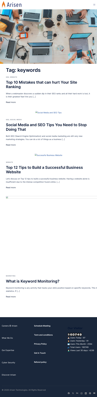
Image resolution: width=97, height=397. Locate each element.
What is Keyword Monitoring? (32, 281)
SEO (7, 77)
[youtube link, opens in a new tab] (94, 393)
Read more (11, 102)
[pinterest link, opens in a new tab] (90, 393)
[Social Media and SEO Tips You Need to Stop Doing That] (48, 112)
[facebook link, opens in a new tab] (69, 393)
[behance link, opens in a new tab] (77, 393)
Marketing (10, 276)
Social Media (16, 119)
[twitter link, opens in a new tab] (73, 393)
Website (13, 77)
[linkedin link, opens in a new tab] (86, 393)
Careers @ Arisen (9, 326)
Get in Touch (40, 353)
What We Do (7, 338)
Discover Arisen (9, 375)
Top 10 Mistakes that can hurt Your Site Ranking (41, 84)
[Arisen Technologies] (12, 4)
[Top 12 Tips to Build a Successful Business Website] (48, 155)
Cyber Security (8, 362)
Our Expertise (8, 350)
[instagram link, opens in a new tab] (81, 393)
